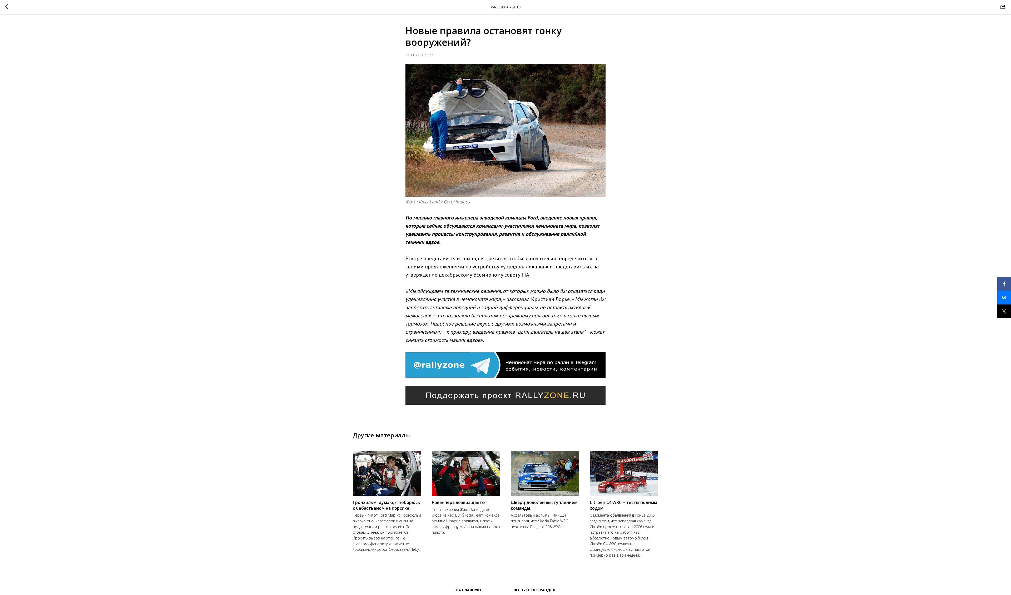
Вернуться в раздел (534, 589)
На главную (468, 589)
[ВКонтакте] (1004, 297)
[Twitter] (1004, 311)
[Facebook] (1004, 284)
